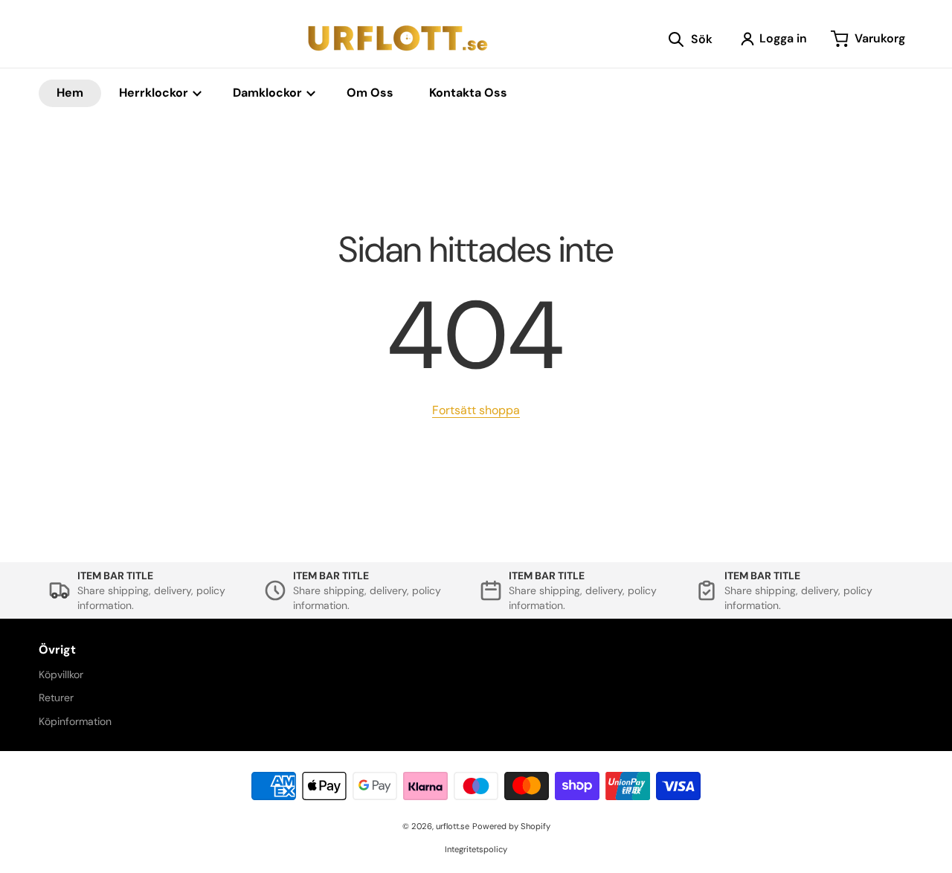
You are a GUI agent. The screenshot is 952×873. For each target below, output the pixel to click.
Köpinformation (75, 721)
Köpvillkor (61, 674)
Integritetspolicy (476, 849)
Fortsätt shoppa (476, 410)
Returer (56, 697)
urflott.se (452, 826)
